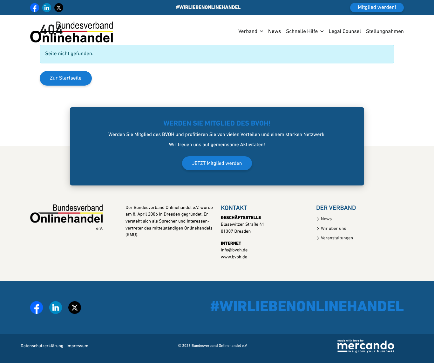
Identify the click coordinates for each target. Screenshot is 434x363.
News (274, 32)
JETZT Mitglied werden (217, 163)
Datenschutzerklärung (42, 346)
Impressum (77, 346)
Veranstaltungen (337, 238)
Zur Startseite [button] (66, 78)
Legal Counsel (345, 32)
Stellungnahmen (385, 32)
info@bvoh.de (234, 250)
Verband (247, 32)
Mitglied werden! (377, 7)
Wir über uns (333, 228)
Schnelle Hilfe (302, 32)
